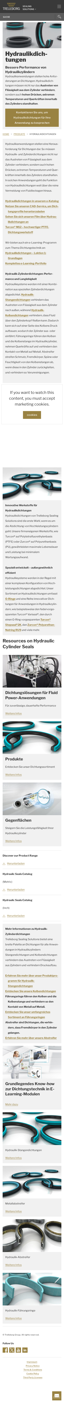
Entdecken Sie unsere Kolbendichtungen (30, 991)
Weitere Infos (13, 713)
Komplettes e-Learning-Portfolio (25, 263)
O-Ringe (10, 598)
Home (6, 134)
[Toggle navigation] (57, 6)
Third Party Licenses (32, 1377)
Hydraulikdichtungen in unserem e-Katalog (32, 201)
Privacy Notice (33, 1366)
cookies (32, 414)
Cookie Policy (32, 1373)
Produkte (19, 134)
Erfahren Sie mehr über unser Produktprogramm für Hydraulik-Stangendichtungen (31, 981)
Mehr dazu (11, 1104)
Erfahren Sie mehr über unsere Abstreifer (31, 1038)
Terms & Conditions (32, 1369)
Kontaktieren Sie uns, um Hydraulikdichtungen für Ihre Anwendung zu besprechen (32, 117)
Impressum (32, 1362)
